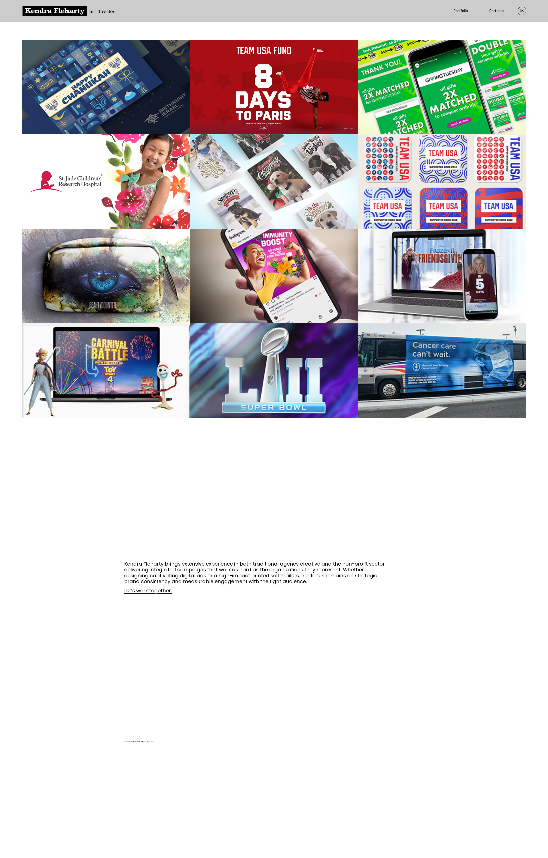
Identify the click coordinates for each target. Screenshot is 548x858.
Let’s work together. (148, 590)
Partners (496, 10)
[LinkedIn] (522, 11)
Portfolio (460, 10)
